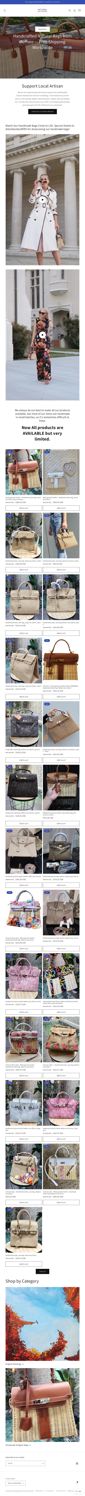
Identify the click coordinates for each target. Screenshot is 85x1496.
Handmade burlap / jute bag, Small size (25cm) (21, 1255)
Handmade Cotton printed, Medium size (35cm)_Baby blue (23, 1129)
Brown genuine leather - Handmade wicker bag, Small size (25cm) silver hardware (23, 498)
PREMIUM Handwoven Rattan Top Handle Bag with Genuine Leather (59, 814)
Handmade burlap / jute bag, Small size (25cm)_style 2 (23, 561)
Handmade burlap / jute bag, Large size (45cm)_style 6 (23, 686)
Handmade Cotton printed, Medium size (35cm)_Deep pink (60, 1129)
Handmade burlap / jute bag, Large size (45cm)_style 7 (23, 622)
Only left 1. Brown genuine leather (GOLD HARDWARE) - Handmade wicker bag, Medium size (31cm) (61, 687)
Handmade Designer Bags (17, 1445)
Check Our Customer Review (43, 111)
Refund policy (39, 1491)
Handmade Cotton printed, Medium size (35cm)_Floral (23, 1001)
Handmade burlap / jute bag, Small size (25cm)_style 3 (61, 561)
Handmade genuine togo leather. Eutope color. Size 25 (60, 876)
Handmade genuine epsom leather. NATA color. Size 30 (23, 876)
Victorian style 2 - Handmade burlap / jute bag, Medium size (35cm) (61, 1066)
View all (42, 1271)
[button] (4, 10)
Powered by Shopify (27, 1491)
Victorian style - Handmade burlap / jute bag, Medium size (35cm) (23, 1193)
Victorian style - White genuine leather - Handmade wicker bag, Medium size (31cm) (59, 1193)
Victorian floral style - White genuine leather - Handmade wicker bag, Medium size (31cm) (20, 939)
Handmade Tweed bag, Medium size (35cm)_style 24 (23, 813)
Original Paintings (13, 1364)
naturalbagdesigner (16, 1491)
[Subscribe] (42, 1463)
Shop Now (42, 29)
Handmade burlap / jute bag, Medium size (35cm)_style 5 (61, 623)
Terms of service (60, 1491)
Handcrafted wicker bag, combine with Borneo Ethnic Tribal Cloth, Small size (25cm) (60, 1002)
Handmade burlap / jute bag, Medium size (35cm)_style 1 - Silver (61, 750)
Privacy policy (50, 1491)
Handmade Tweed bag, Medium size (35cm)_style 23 (23, 749)
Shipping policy (72, 1491)
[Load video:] (42, 199)
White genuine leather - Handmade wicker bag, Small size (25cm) (60, 498)
